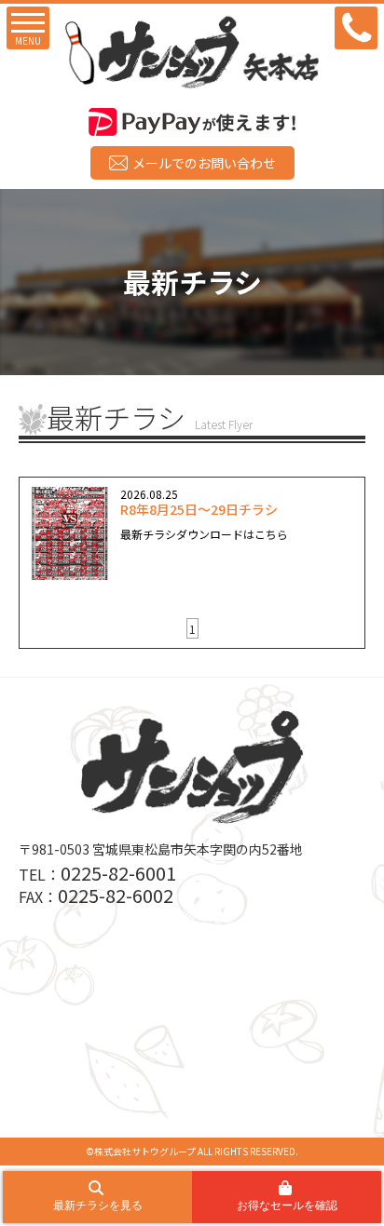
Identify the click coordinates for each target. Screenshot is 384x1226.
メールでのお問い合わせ (204, 163)
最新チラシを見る (98, 1205)
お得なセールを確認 (287, 1205)
